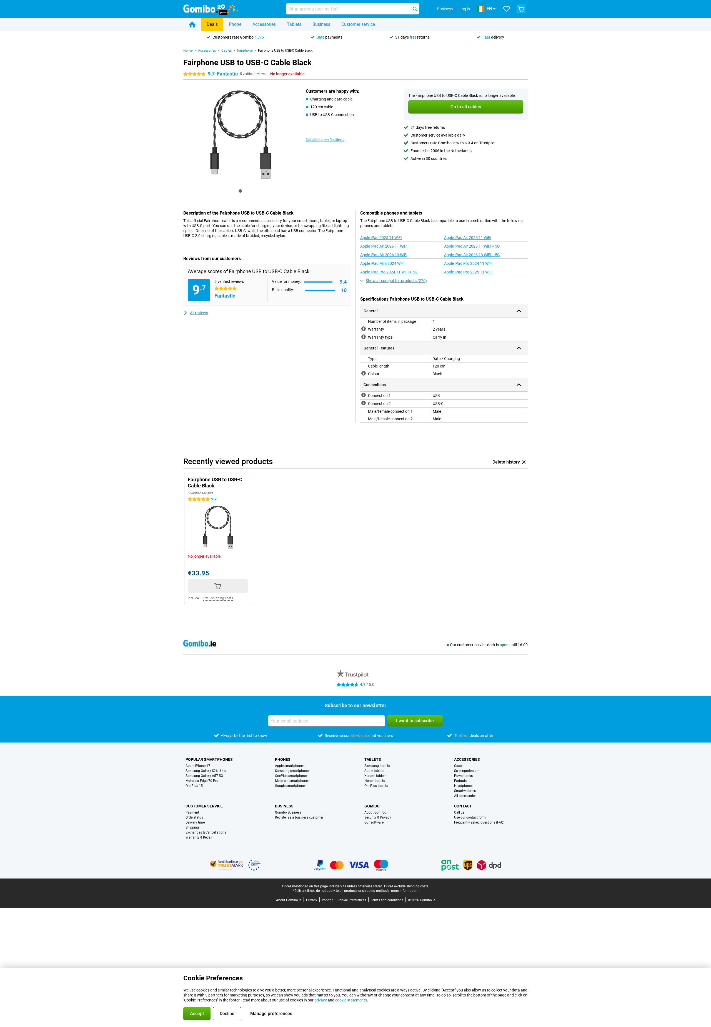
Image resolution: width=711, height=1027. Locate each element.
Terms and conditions (387, 900)
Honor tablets (374, 781)
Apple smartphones (289, 766)
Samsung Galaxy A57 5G (204, 776)
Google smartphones (290, 786)
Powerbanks (463, 776)
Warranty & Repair (199, 837)
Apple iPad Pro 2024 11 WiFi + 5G (388, 272)
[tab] (240, 191)
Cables (226, 50)
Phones (283, 759)
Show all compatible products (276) (396, 280)
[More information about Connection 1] (363, 395)
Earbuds (460, 781)
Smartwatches (465, 791)
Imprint (327, 900)
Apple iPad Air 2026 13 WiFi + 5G (472, 255)
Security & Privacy (377, 817)
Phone (235, 24)
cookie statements (351, 1000)
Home (187, 50)
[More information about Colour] (363, 373)
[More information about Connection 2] (363, 403)
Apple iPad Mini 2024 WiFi (382, 263)
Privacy (311, 900)
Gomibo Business (288, 812)
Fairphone (244, 50)
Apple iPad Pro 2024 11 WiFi (468, 263)
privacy (320, 1000)
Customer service (358, 24)
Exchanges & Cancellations (206, 832)
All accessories (465, 796)
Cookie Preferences (351, 900)
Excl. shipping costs (218, 598)
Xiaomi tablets (375, 776)
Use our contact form (470, 817)
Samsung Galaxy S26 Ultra (206, 771)
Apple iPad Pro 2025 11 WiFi (468, 272)
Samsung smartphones (292, 771)
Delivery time (195, 822)
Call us (459, 812)
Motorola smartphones (292, 781)
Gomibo (372, 806)
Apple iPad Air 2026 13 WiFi (383, 255)
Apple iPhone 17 (198, 766)
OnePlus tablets (376, 786)
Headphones (463, 786)
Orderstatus (194, 817)
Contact (463, 806)
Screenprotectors (466, 771)
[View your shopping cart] (521, 9)
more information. (404, 891)
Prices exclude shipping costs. (406, 886)
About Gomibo (375, 812)
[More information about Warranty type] (363, 336)
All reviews (199, 313)
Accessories (264, 24)
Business (321, 24)
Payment (192, 812)
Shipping (192, 827)
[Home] (192, 24)
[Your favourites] (506, 9)
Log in (464, 9)
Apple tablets (374, 771)
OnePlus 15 (194, 786)
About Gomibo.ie (288, 900)
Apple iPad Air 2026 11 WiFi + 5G (472, 246)
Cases (458, 766)
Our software (374, 822)
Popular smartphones (209, 759)
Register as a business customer (299, 817)
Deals (212, 24)
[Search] (414, 8)
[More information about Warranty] (363, 328)
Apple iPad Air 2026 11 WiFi (383, 246)
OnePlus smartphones (291, 776)
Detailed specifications (325, 140)
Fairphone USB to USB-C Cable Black (285, 50)
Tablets (294, 24)
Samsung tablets (377, 766)
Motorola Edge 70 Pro (202, 781)
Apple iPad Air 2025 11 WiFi (467, 237)
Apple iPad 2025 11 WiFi (381, 237)
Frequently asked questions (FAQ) (479, 822)
